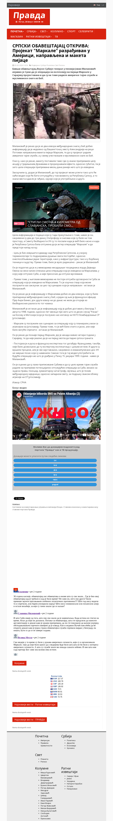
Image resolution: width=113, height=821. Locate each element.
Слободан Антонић (45, 814)
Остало (70, 786)
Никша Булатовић (49, 811)
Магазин (16, 36)
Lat (103, 5)
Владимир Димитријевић (47, 781)
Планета (44, 759)
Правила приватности (46, 744)
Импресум (45, 740)
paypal (55, 484)
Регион (44, 761)
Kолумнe (56, 31)
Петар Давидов (47, 788)
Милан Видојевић (48, 808)
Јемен (69, 778)
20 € (55, 470)
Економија (71, 745)
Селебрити (85, 31)
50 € (55, 475)
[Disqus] (56, 547)
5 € (55, 460)
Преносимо (46, 818)
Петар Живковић (48, 806)
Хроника (70, 748)
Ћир (98, 5)
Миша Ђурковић (48, 772)
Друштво (71, 743)
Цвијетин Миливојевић (46, 776)
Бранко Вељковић (49, 785)
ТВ (56, 36)
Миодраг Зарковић (45, 791)
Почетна (16, 31)
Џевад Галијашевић (46, 796)
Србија (31, 31)
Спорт (71, 31)
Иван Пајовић (47, 800)
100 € (55, 479)
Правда (29, 15)
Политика (71, 740)
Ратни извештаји (38, 36)
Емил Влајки (46, 803)
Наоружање (72, 788)
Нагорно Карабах (74, 783)
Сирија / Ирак (73, 776)
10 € (55, 465)
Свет (43, 31)
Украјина (71, 781)
